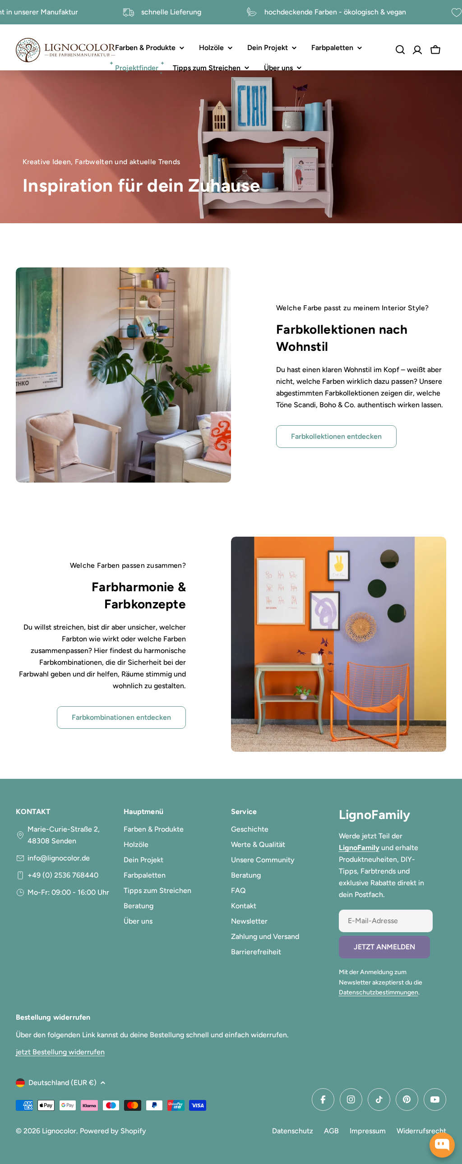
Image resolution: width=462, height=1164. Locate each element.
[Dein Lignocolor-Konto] (417, 50)
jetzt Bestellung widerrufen (60, 1052)
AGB (331, 1131)
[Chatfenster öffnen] (442, 1145)
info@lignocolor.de (59, 858)
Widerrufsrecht (421, 1131)
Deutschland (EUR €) (62, 1082)
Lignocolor (59, 1131)
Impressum (368, 1131)
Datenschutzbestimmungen (378, 992)
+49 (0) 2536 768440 (63, 875)
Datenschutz (292, 1131)
